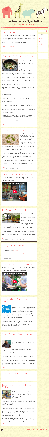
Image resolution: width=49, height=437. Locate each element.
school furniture (15, 239)
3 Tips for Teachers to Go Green (15, 131)
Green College (10, 50)
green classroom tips (5, 168)
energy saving (4, 239)
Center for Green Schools (28, 219)
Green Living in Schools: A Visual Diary (18, 264)
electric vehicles (5, 258)
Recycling (16, 168)
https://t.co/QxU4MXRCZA (17, 250)
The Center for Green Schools (14, 210)
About (5, 27)
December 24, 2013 (22, 253)
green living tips (18, 204)
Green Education (16, 50)
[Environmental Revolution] (24, 10)
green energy (9, 239)
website (20, 64)
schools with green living (26, 204)
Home (2, 27)
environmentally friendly (6, 204)
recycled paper (29, 161)
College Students (5, 50)
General (3, 49)
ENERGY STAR (31, 310)
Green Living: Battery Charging (15, 373)
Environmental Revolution (24, 21)
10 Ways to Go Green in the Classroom (18, 56)
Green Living (13, 204)
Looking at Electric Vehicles (13, 245)
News (3, 203)
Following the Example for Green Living (18, 174)
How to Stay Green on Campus (15, 32)
